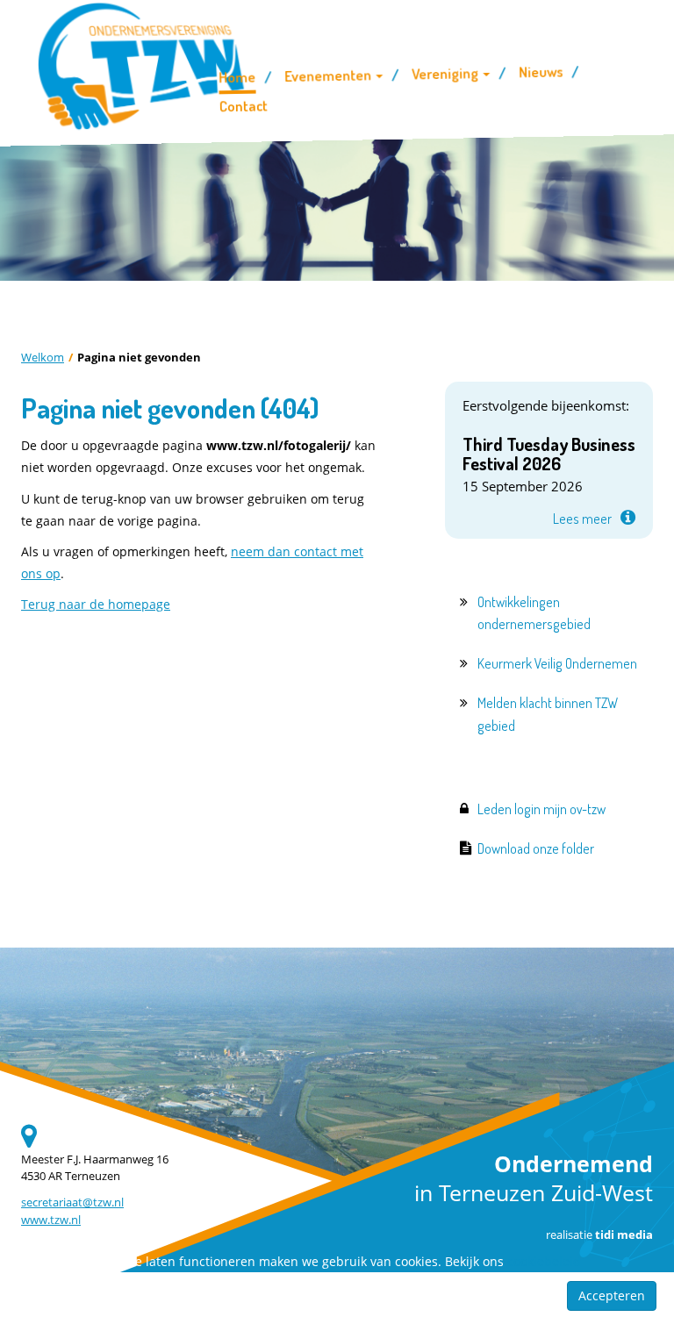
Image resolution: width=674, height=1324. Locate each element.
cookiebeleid (544, 1261)
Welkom (42, 357)
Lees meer (582, 518)
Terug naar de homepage (95, 604)
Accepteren (611, 1295)
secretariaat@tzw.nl (72, 1202)
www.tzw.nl (51, 1220)
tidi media (624, 1234)
